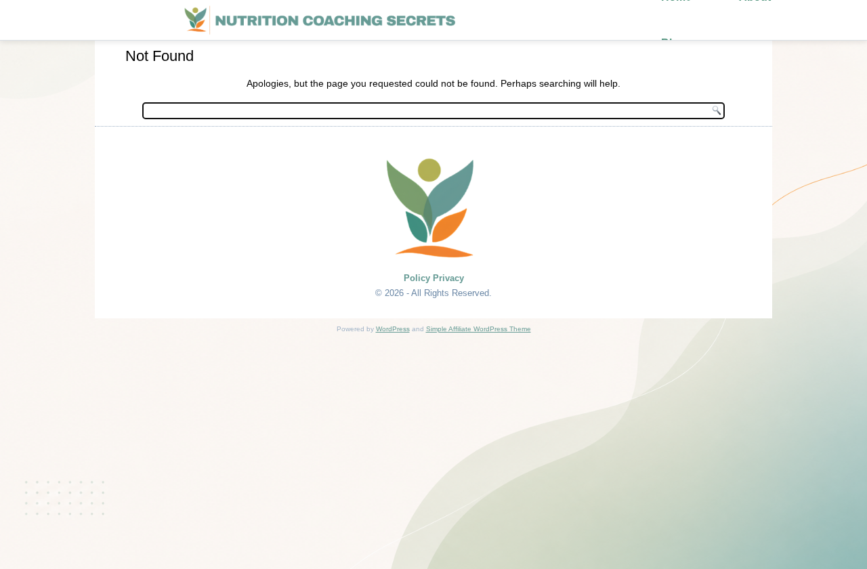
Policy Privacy (434, 278)
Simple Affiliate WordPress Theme (478, 329)
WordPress (393, 329)
